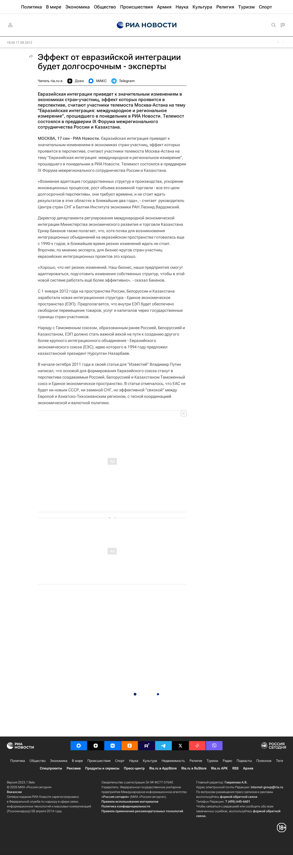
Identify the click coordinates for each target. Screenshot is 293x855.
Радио (227, 761)
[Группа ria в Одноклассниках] (129, 745)
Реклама (74, 768)
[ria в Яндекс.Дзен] (95, 745)
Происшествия (99, 761)
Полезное (263, 761)
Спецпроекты (51, 768)
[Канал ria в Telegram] (163, 745)
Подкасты (244, 761)
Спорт (120, 761)
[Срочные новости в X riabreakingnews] (197, 745)
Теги (279, 761)
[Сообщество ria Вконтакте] (112, 745)
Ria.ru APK (219, 768)
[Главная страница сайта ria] (147, 25)
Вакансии (14, 792)
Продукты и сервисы (102, 768)
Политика (17, 761)
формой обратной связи (238, 797)
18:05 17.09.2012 (19, 42)
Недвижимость (173, 761)
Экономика (58, 761)
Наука (133, 761)
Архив (248, 768)
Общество (38, 761)
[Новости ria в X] (180, 745)
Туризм (212, 761)
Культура (150, 761)
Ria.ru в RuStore (193, 768)
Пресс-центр (134, 768)
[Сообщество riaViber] (214, 745)
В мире (77, 761)
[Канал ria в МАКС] (79, 745)
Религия (196, 761)
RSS (235, 768)
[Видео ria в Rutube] (146, 745)
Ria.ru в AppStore (163, 768)
